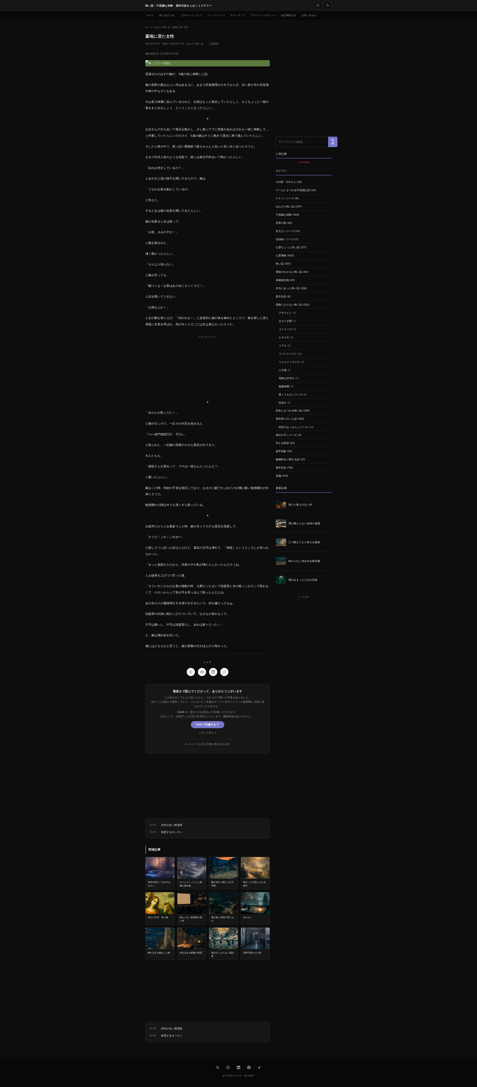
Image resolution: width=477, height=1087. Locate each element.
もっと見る (303, 596)
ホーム (150, 15)
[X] (217, 1067)
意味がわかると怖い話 (289, 271)
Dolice (237, 1075)
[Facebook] (249, 1067)
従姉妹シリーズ (285, 239)
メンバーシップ (216, 15)
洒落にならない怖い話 (289, 304)
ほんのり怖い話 (194, 43)
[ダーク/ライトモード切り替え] (327, 5)
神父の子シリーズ (286, 434)
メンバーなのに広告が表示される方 (209, 744)
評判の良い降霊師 (171, 825)
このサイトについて (191, 15)
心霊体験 (214, 43)
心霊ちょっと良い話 (287, 247)
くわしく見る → (207, 732)
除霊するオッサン (171, 832)
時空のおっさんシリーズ (293, 427)
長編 (278, 475)
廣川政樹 (249, 1075)
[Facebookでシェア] (202, 672)
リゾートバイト (288, 353)
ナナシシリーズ (285, 198)
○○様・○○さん (286, 181)
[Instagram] (228, 1067)
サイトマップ (237, 15)
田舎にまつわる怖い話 (289, 410)
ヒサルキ (284, 337)
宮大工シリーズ (285, 231)
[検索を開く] (318, 5)
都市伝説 (281, 467)
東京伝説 (281, 296)
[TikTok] (259, 1067)
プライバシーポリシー (263, 15)
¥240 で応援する (207, 724)
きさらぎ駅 (285, 321)
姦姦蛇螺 (284, 386)
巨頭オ (283, 402)
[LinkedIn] (238, 1067)
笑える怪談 (282, 442)
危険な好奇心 (287, 378)
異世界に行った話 (286, 418)
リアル (283, 345)
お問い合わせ (309, 15)
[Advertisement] (207, 366)
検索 (332, 142)
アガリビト (285, 312)
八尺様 (283, 370)
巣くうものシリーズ (290, 394)
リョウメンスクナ (289, 361)
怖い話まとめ (166, 15)
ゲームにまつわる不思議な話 (293, 190)
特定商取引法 (288, 15)
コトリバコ (285, 329)
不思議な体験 (284, 214)
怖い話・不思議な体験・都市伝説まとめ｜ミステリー (178, 5)
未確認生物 (282, 280)
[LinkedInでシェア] (213, 672)
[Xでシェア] (191, 672)
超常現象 (281, 451)
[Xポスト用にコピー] (224, 672)
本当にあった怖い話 (287, 288)
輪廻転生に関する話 (287, 459)
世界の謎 (281, 222)
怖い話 (280, 263)
